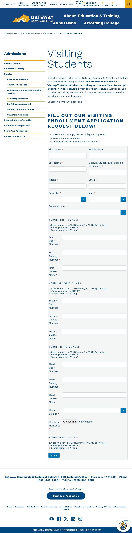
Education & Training (99, 15)
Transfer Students (17, 85)
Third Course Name (53, 398)
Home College (54, 412)
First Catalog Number (54, 256)
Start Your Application (16, 131)
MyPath (10, 4)
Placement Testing (14, 68)
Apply (115, 5)
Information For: (12, 63)
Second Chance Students (20, 109)
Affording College (102, 23)
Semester (55, 193)
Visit (105, 5)
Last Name (56, 162)
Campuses (19, 507)
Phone (53, 179)
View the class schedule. (67, 138)
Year (92, 193)
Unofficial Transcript (54, 425)
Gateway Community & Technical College (22, 33)
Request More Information (18, 120)
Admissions (64, 23)
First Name (56, 149)
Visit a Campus (77, 489)
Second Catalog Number (53, 319)
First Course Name (53, 271)
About (70, 15)
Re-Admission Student (19, 104)
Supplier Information (84, 507)
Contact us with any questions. (64, 101)
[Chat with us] (123, 525)
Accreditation (65, 507)
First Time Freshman (18, 79)
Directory (66, 4)
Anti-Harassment (49, 507)
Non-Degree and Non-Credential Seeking (24, 92)
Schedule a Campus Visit (17, 125)
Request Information (91, 4)
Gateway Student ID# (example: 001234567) (106, 164)
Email (93, 179)
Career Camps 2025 (14, 136)
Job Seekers (32, 507)
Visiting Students (19, 98)
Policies (59, 33)
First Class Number (54, 241)
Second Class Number (53, 304)
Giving (53, 4)
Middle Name (96, 149)
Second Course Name (53, 335)
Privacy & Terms (103, 507)
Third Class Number (53, 368)
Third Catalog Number (53, 383)
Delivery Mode (57, 206)
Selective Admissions (18, 115)
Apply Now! (99, 134)
